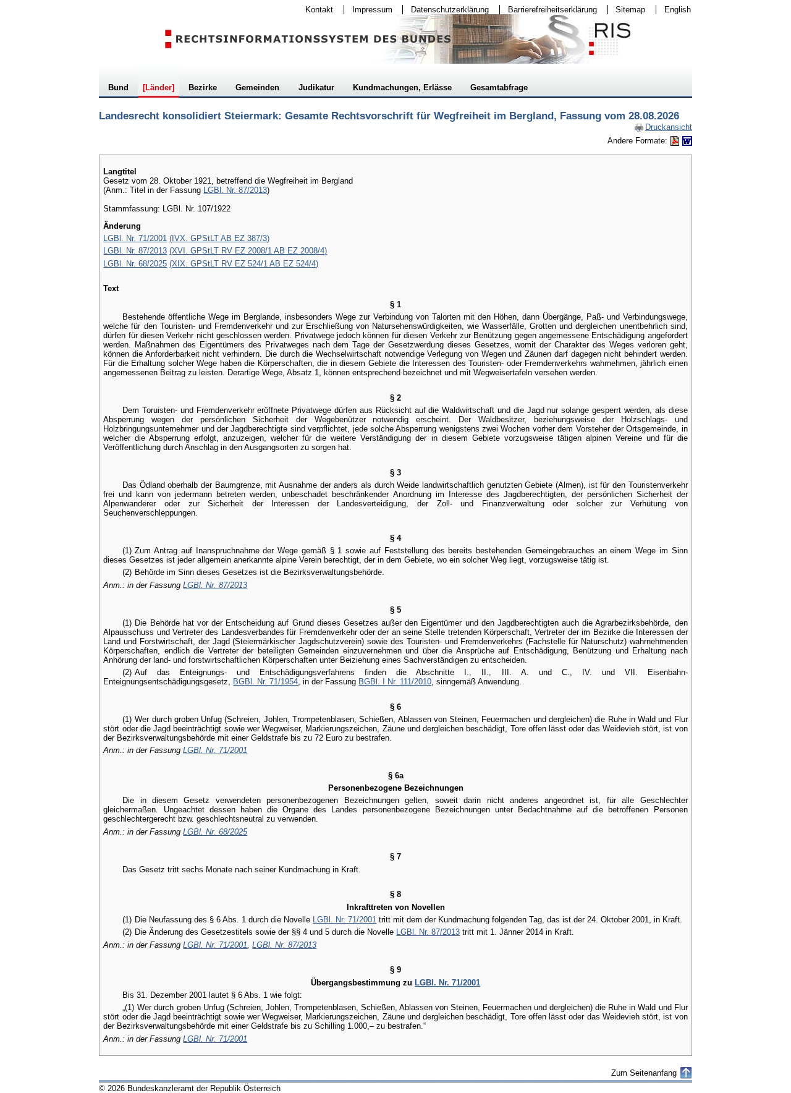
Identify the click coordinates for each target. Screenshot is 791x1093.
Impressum (368, 9)
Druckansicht (663, 127)
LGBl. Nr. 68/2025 (135, 263)
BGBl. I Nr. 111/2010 (394, 681)
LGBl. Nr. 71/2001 (135, 238)
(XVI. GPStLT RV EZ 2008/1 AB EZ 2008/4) (248, 250)
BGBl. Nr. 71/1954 (265, 681)
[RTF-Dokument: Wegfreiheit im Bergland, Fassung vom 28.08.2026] (687, 140)
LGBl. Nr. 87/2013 (235, 190)
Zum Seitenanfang (644, 1073)
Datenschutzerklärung (446, 9)
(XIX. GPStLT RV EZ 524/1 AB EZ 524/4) (243, 263)
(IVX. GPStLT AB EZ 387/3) (219, 238)
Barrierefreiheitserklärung (548, 9)
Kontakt (315, 9)
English (677, 9)
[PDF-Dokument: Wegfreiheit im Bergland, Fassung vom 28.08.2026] (675, 140)
